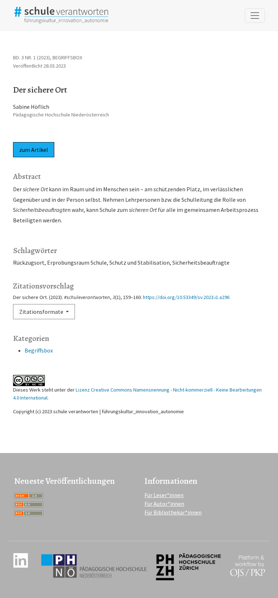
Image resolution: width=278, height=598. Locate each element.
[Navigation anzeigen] (255, 15)
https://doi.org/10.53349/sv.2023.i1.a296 (186, 297)
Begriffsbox (39, 350)
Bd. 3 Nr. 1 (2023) (31, 57)
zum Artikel (33, 149)
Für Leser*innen (164, 495)
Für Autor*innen (164, 503)
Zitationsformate (41, 311)
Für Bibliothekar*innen (173, 512)
